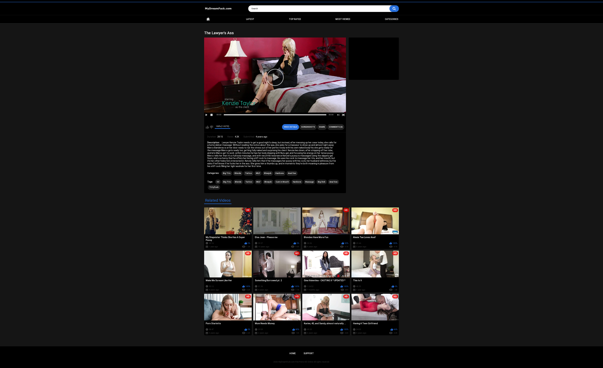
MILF (258, 173)
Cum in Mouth (282, 182)
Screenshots (308, 127)
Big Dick (321, 182)
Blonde (238, 173)
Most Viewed (342, 19)
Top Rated (295, 19)
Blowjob (267, 173)
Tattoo (248, 173)
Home (208, 19)
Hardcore (279, 173)
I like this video (207, 127)
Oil (218, 182)
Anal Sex (292, 173)
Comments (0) (336, 127)
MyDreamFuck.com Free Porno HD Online (295, 362)
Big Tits (227, 173)
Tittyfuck (214, 187)
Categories (391, 19)
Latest (250, 19)
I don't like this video (211, 127)
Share (322, 127)
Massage (309, 182)
